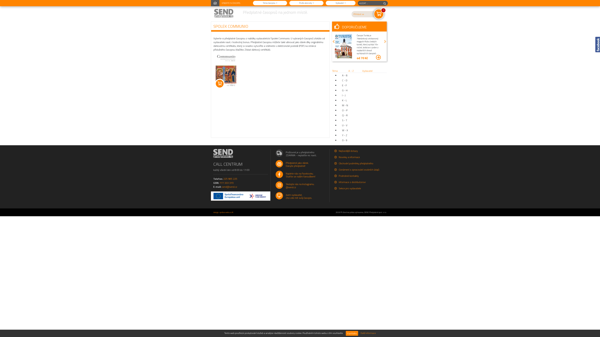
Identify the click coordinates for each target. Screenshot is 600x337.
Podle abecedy (305, 3)
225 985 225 (230, 179)
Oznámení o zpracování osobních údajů (359, 169)
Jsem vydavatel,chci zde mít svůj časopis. (299, 196)
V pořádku (352, 333)
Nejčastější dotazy (348, 151)
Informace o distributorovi (352, 182)
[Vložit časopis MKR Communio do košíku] (220, 84)
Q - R (345, 115)
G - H (345, 90)
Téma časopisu (269, 3)
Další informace (368, 333)
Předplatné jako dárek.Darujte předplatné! (297, 164)
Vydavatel (340, 3)
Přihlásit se (358, 14)
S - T (344, 120)
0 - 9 (344, 140)
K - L (344, 100)
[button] (333, 41)
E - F (344, 85)
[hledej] (385, 3)
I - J (343, 95)
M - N (345, 105)
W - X (345, 130)
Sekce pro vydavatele (350, 188)
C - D (344, 80)
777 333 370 (226, 183)
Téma (335, 71)
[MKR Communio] (225, 69)
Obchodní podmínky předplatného (356, 163)
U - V (344, 125)
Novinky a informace (349, 157)
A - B (345, 75)
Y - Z (344, 135)
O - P (345, 110)
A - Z (351, 71)
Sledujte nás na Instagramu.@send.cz (300, 185)
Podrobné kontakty (349, 176)
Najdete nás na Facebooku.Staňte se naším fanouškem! (300, 175)
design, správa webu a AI (223, 212)
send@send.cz (229, 187)
